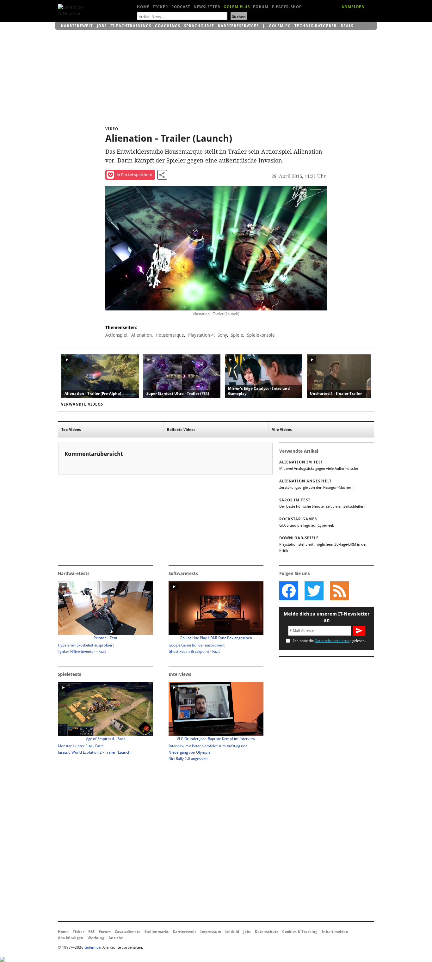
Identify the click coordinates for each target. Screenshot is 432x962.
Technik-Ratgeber (315, 26)
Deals (347, 26)
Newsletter (207, 7)
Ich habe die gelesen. (329, 641)
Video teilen (162, 175)
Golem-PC (280, 26)
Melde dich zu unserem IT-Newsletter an (327, 617)
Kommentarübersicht (94, 453)
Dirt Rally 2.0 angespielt (188, 759)
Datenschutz (266, 931)
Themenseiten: (121, 327)
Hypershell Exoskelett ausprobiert (86, 645)
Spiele (237, 335)
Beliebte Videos (181, 429)
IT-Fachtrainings (130, 26)
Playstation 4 (201, 335)
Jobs (102, 26)
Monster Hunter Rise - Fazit (80, 746)
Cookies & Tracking (300, 931)
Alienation (141, 335)
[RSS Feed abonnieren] (339, 590)
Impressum (210, 931)
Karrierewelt (77, 26)
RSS (91, 931)
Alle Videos (282, 429)
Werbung (96, 938)
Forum (260, 7)
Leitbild (232, 931)
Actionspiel (116, 335)
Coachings (167, 26)
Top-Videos (71, 429)
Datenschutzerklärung (333, 641)
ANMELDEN (353, 7)
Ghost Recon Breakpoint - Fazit (194, 651)
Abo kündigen (70, 938)
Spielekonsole (261, 335)
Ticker (160, 7)
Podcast (180, 7)
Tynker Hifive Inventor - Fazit (82, 651)
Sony (222, 335)
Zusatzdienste (127, 931)
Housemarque (170, 335)
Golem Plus (237, 7)
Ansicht (115, 938)
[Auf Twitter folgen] (314, 590)
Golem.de (92, 947)
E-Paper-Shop (287, 7)
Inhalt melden (335, 931)
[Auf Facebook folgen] (288, 590)
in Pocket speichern (134, 174)
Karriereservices (238, 26)
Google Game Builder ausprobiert (197, 645)
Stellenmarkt (157, 931)
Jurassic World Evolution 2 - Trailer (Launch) (95, 752)
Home (143, 7)
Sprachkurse (199, 26)
